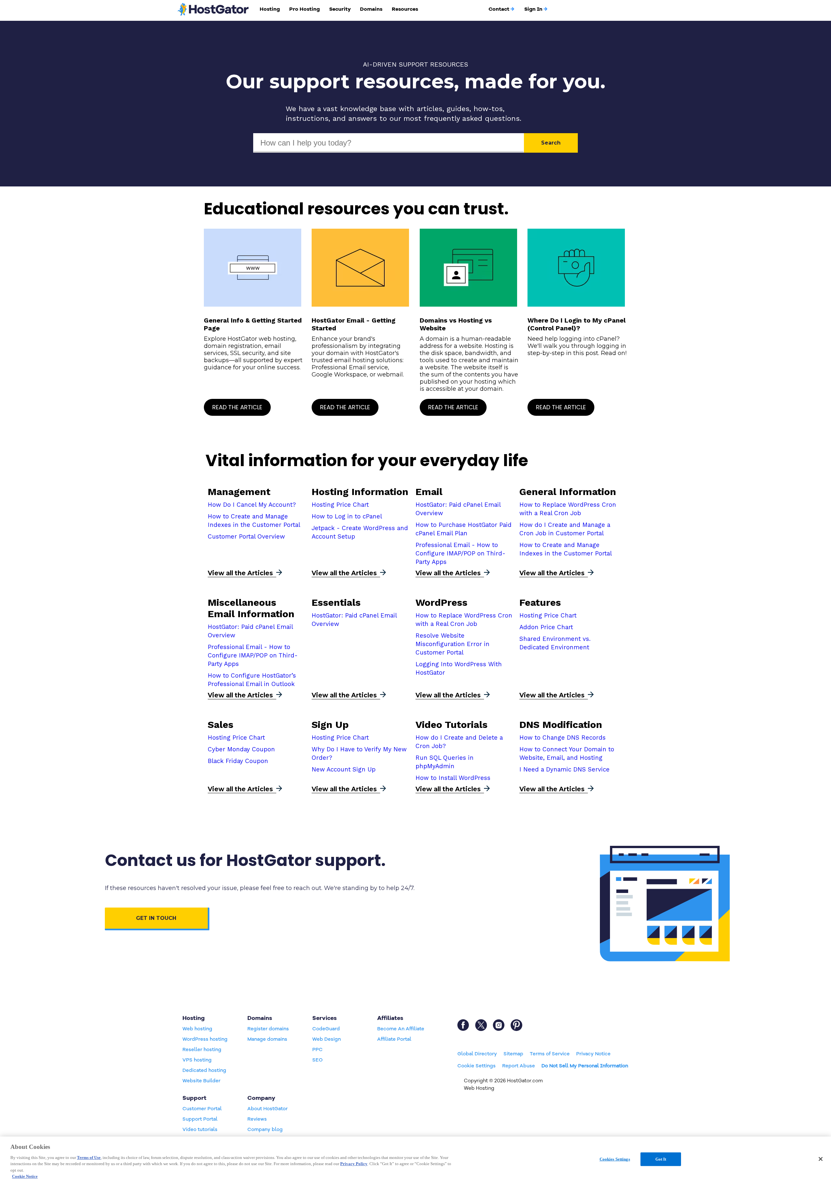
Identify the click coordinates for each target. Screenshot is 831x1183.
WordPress (441, 602)
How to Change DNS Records (562, 737)
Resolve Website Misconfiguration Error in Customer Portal (453, 644)
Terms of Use (89, 1157)
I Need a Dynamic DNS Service (564, 769)
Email (429, 491)
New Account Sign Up (344, 769)
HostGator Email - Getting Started (353, 324)
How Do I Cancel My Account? (252, 504)
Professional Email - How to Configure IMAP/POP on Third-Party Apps (460, 553)
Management (239, 491)
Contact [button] (499, 9)
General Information (567, 491)
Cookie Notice (25, 1176)
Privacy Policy (353, 1163)
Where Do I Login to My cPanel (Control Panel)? (576, 324)
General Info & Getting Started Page (253, 324)
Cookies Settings (615, 1159)
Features (540, 602)
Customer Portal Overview (246, 536)
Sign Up (330, 724)
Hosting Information (360, 491)
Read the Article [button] (237, 407)
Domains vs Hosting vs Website (456, 324)
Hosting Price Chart (340, 504)
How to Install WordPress (453, 778)
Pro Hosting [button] (304, 9)
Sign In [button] (533, 9)
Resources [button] (405, 9)
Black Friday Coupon (238, 761)
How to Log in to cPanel (347, 516)
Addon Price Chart (546, 627)
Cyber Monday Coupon (241, 749)
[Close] (820, 1159)
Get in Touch (156, 918)
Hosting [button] (270, 9)
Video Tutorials (452, 724)
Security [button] (340, 9)
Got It (660, 1159)
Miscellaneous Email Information (251, 608)
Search (551, 143)
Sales (220, 724)
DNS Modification (560, 724)
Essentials (336, 602)
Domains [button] (371, 9)
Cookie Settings (476, 1065)
